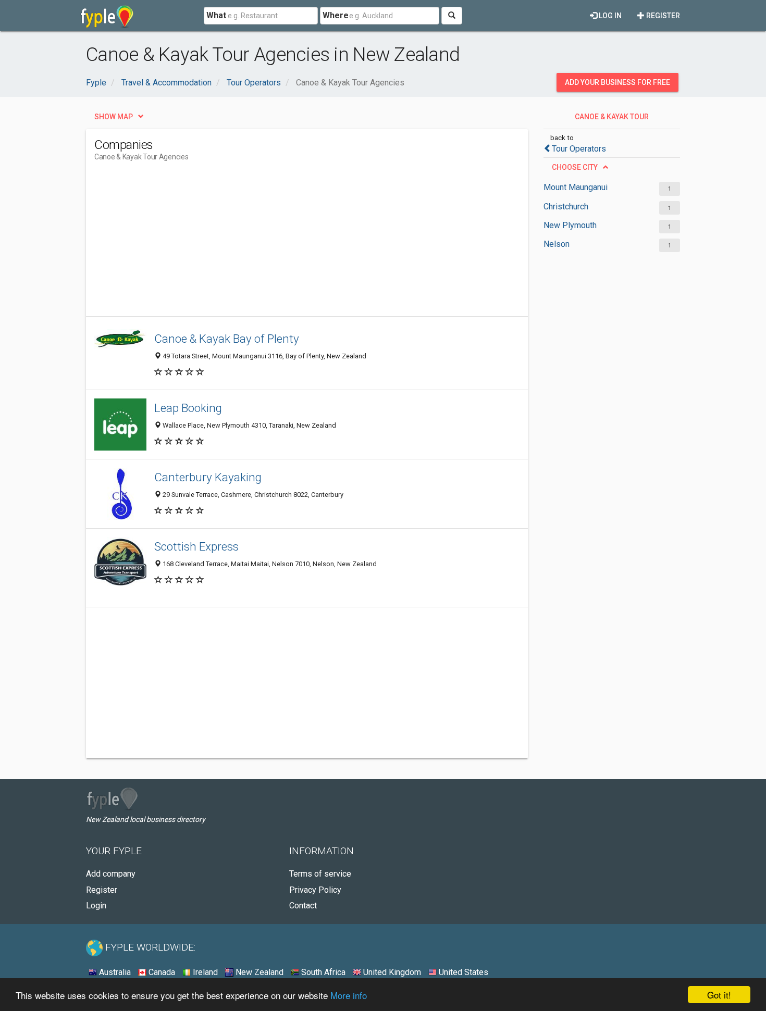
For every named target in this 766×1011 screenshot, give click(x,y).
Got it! (719, 994)
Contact (303, 905)
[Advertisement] (284, 243)
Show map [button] (113, 117)
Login (96, 905)
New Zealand (258, 972)
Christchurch (565, 206)
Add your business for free (617, 82)
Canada (160, 972)
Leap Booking (188, 408)
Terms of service (320, 874)
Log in (609, 15)
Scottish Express (196, 546)
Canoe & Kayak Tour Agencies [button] (612, 119)
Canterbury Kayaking (208, 477)
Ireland (204, 972)
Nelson (556, 244)
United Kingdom (391, 972)
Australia (114, 972)
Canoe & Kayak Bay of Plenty (226, 338)
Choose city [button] (575, 167)
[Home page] (107, 16)
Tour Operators (579, 149)
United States (462, 972)
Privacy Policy (315, 890)
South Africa (322, 972)
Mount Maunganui (575, 187)
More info (348, 995)
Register (662, 15)
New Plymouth (570, 225)
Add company (110, 874)
